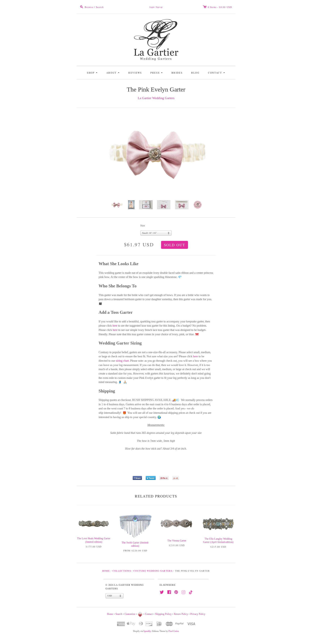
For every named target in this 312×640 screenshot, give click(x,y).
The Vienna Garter (176, 540)
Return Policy (181, 614)
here (114, 325)
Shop (93, 72)
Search (118, 614)
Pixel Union (173, 631)
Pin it (164, 478)
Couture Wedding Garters (152, 570)
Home (106, 570)
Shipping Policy (163, 614)
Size (142, 225)
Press (157, 72)
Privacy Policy (197, 614)
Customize (130, 614)
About (113, 72)
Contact (217, 72)
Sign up (159, 7)
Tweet (151, 478)
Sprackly (147, 631)
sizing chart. (122, 360)
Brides (177, 72)
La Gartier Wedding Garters (156, 98)
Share (138, 478)
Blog (195, 72)
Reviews (135, 72)
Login (152, 7)
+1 (177, 478)
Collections (121, 570)
